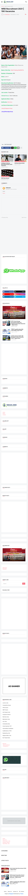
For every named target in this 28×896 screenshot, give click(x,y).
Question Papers (6, 842)
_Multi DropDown (6, 744)
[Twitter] (12, 148)
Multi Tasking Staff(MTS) (17, 70)
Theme (21, 893)
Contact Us (15, 891)
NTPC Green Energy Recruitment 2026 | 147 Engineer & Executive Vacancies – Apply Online (18, 323)
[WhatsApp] (15, 148)
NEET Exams (5, 709)
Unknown (8, 187)
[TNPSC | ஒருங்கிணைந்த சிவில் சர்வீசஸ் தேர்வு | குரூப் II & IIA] (6, 331)
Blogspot (11, 893)
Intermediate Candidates (8, 728)
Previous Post (5, 217)
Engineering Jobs (6, 733)
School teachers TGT (7, 726)
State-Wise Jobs (6, 843)
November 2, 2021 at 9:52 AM (11, 189)
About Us (5, 839)
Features (4, 743)
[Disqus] (14, 235)
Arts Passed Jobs (6, 712)
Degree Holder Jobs (7, 735)
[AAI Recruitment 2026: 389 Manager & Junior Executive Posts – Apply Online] (6, 337)
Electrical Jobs (6, 716)
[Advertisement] (14, 31)
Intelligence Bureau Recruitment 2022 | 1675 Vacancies (6, 164)
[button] (2, 2)
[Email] (18, 148)
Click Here (9, 102)
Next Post (24, 217)
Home (2, 6)
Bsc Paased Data (6, 737)
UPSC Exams (5, 707)
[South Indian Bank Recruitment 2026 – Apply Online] (5, 870)
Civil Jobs (5, 721)
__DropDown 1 (6, 746)
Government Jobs (6, 841)
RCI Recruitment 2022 (19, 163)
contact (4, 414)
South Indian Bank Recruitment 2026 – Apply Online (18, 869)
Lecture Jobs (5, 702)
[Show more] (21, 148)
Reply (4, 193)
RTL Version (21, 891)
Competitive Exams (7, 705)
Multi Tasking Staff (9, 6)
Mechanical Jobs (6, 719)
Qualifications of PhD (7, 730)
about (4, 413)
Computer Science (6, 714)
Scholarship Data (6, 723)
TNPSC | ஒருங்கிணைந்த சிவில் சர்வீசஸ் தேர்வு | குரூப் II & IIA (17, 330)
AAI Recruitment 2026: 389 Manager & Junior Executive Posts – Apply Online (17, 337)
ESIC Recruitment (5, 178)
